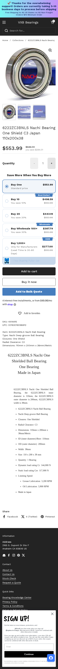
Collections (18, 40)
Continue (29, 654)
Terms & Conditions (13, 606)
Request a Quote (11, 582)
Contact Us (8, 574)
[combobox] (29, 30)
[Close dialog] (52, 613)
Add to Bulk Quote (29, 291)
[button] (52, 22)
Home (5, 40)
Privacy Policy (9, 601)
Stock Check (9, 578)
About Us (7, 570)
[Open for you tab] (51, 658)
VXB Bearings (28, 22)
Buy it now (29, 282)
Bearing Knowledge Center (16, 597)
